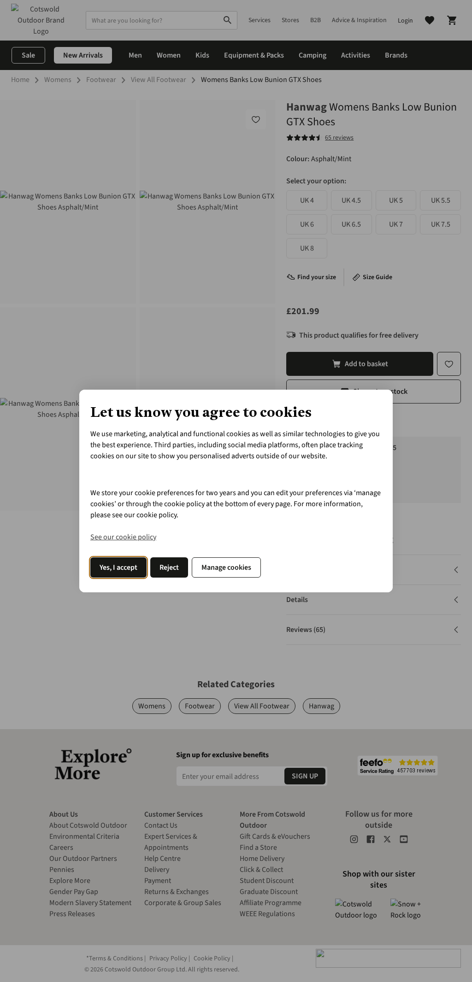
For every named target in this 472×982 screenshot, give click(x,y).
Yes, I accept (118, 567)
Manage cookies (226, 567)
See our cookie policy (123, 537)
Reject (169, 567)
